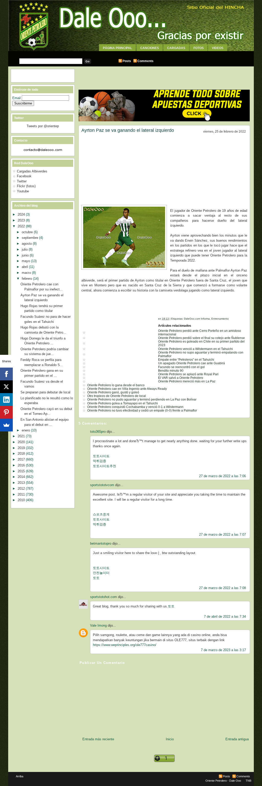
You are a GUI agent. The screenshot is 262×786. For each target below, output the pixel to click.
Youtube (23, 191)
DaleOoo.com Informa (197, 318)
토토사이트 (101, 456)
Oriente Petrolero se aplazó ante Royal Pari (188, 374)
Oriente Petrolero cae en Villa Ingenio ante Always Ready (127, 389)
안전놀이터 (101, 573)
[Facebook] (6, 374)
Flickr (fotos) (26, 186)
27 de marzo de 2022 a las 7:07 (222, 534)
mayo (26, 261)
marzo (27, 273)
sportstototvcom (102, 485)
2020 (22, 442)
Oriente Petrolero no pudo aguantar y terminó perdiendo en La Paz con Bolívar (141, 399)
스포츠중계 (101, 514)
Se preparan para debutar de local (45, 392)
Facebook (24, 176)
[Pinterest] (6, 412)
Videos (217, 48)
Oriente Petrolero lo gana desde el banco (116, 385)
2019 (22, 448)
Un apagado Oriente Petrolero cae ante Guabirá (191, 363)
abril (25, 267)
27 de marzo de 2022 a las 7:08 (222, 588)
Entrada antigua (237, 739)
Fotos (198, 48)
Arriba (19, 776)
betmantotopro (100, 543)
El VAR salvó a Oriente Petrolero (180, 378)
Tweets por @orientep (43, 126)
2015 (22, 471)
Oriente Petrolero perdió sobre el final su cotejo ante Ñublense (201, 338)
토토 (96, 578)
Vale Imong (98, 625)
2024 (22, 214)
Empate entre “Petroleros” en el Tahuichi (186, 359)
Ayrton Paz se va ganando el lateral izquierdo (127, 130)
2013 (22, 483)
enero (26, 430)
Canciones (149, 48)
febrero (27, 278)
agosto (27, 243)
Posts (127, 61)
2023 (22, 220)
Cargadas (176, 48)
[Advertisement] (131, 53)
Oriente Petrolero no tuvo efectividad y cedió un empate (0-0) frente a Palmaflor (142, 410)
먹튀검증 (99, 461)
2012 (22, 488)
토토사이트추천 (104, 466)
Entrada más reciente (98, 739)
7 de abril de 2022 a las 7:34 (225, 616)
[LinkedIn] (6, 399)
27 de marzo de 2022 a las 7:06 (222, 476)
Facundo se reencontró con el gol (181, 367)
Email (17, 98)
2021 (22, 436)
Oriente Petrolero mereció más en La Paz (186, 381)
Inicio (170, 739)
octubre (28, 232)
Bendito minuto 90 (170, 370)
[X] (6, 386)
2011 (22, 494)
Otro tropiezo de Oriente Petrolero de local (116, 396)
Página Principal (117, 48)
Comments (145, 61)
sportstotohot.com (103, 597)
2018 (22, 453)
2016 (22, 465)
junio (26, 255)
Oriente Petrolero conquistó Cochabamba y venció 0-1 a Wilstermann (135, 407)
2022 (22, 226)
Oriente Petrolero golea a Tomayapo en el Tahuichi (122, 403)
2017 (22, 459)
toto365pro (98, 431)
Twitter (22, 181)
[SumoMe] (6, 425)
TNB (248, 780)
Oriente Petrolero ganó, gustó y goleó (113, 392)
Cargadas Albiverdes (32, 171)
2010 (22, 500)
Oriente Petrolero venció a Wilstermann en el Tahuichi (195, 349)
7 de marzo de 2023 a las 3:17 (223, 650)
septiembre (30, 238)
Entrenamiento (220, 318)
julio (25, 249)
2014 (22, 477)
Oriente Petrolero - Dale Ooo (223, 780)
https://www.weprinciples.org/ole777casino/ (124, 645)
